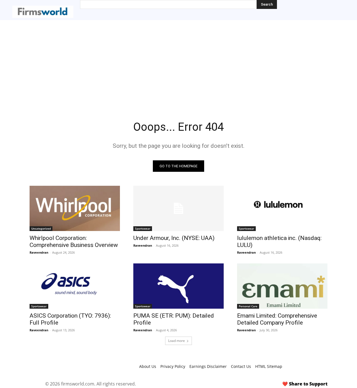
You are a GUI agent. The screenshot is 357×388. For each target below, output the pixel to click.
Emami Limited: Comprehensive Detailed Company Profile (277, 319)
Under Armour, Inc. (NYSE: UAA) (173, 238)
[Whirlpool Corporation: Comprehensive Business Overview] (75, 208)
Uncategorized (41, 228)
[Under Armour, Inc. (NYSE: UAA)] (178, 208)
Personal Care (248, 306)
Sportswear (142, 228)
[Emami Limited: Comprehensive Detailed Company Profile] (282, 286)
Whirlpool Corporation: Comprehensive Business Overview (74, 241)
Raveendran (39, 252)
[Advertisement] (178, 62)
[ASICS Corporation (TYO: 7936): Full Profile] (75, 286)
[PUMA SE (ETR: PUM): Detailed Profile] (178, 286)
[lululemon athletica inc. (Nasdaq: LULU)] (282, 208)
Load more (176, 340)
